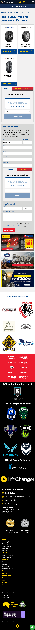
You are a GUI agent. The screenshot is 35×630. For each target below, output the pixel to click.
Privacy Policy (6, 226)
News (4, 580)
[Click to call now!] (20, 2)
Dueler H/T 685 (26, 44)
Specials (5, 571)
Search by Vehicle (7, 542)
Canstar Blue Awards (8, 593)
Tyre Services (6, 564)
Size (4, 140)
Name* (5, 145)
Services (5, 560)
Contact (5, 573)
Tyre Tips (4, 551)
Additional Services (7, 568)
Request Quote (8, 230)
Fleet (4, 578)
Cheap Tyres (5, 597)
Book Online (6, 575)
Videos (4, 582)
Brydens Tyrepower (19, 6)
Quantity (25, 140)
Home (5, 12)
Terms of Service (17, 226)
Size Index (5, 591)
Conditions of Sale (22, 621)
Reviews (5, 585)
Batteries (4, 562)
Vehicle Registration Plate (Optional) (10, 205)
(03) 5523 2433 (11, 500)
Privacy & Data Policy (12, 621)
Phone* (5, 151)
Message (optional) (8, 211)
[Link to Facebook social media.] (17, 626)
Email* (5, 157)
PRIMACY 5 (9, 44)
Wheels (4, 553)
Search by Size (6, 544)
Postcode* (6, 163)
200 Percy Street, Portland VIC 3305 (17, 497)
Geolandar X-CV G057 (9, 76)
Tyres (4, 539)
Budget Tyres (5, 595)
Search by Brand (7, 546)
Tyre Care (5, 548)
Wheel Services (6, 566)
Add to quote (7, 51)
